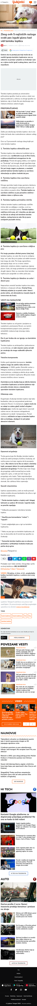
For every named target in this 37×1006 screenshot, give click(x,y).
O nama (7, 996)
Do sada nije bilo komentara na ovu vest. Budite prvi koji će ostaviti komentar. (17, 632)
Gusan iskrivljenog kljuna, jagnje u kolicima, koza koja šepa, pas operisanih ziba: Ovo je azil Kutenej (18, 766)
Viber (13, 569)
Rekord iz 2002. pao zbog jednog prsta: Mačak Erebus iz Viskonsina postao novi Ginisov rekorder (18, 758)
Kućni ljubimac (17, 616)
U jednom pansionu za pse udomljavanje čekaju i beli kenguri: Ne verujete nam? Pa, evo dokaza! (18, 749)
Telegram (20, 569)
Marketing (12, 996)
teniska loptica (6, 621)
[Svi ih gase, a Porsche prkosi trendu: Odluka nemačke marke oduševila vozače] (8, 930)
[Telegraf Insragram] (21, 990)
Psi (2, 30)
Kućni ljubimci (5, 616)
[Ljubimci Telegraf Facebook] (11, 990)
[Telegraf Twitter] (16, 990)
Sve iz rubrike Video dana (11, 724)
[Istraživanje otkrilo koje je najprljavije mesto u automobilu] (8, 954)
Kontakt (24, 999)
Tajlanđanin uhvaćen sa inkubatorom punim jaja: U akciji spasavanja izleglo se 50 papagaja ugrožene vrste (17, 741)
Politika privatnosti (16, 999)
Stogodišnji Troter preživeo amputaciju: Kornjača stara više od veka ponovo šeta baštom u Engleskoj (16, 774)
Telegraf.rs (5, 2)
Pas (30, 616)
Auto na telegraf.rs (18, 963)
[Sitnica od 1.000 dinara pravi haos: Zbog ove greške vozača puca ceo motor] (8, 917)
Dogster (4, 551)
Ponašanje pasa (8, 30)
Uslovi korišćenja (22, 607)
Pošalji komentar (19, 637)
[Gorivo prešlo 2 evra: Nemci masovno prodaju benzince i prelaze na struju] (18, 892)
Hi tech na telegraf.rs (18, 873)
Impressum (19, 996)
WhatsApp (5, 569)
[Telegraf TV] (26, 990)
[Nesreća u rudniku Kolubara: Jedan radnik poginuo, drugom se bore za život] (8, 316)
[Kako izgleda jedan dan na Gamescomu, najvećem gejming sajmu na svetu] (8, 852)
